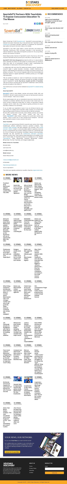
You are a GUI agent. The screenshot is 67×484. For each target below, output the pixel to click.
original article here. (38, 170)
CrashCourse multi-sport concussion (33, 133)
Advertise (31, 470)
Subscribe (54, 472)
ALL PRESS (20, 8)
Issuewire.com (20, 41)
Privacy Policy (32, 468)
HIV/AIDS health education (10, 127)
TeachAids (5, 124)
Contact (31, 472)
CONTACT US (27, 8)
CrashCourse (6, 44)
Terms (30, 466)
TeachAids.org (6, 138)
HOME (5, 8)
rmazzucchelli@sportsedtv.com (11, 159)
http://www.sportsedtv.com (9, 165)
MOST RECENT (12, 8)
